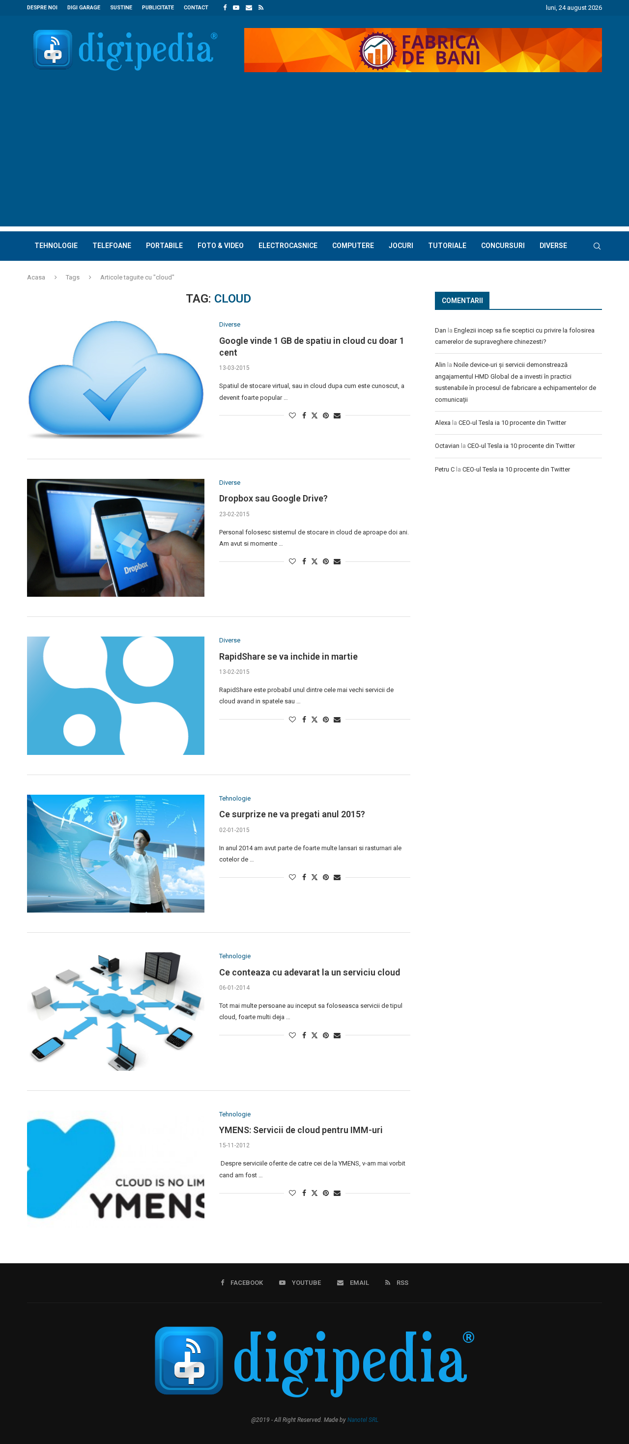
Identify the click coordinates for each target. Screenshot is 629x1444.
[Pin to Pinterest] (326, 415)
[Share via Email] (337, 415)
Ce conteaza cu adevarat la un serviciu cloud (309, 972)
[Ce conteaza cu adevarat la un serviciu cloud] (115, 1011)
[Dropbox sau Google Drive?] (115, 538)
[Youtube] (236, 8)
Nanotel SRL (362, 1419)
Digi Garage (83, 7)
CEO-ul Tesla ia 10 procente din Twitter (512, 422)
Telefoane (111, 246)
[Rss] (260, 8)
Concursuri (503, 246)
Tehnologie (56, 246)
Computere (353, 246)
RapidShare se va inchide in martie (288, 656)
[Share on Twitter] (314, 415)
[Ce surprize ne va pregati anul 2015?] (115, 854)
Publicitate (158, 7)
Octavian (447, 445)
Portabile (164, 246)
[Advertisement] (314, 157)
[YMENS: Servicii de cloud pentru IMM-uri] (115, 1169)
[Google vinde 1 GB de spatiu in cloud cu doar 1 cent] (115, 380)
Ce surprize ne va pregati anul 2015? (292, 814)
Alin (440, 364)
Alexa (443, 422)
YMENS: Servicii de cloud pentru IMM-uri (301, 1130)
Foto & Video (221, 246)
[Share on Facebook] (304, 415)
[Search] (597, 246)
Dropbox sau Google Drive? (273, 498)
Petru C (445, 469)
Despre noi (42, 7)
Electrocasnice (287, 246)
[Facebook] (225, 8)
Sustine (121, 7)
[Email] (249, 8)
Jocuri (401, 246)
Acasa (36, 277)
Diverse (553, 246)
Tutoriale (447, 246)
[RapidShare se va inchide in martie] (115, 695)
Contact (196, 7)
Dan (440, 330)
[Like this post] (292, 415)
